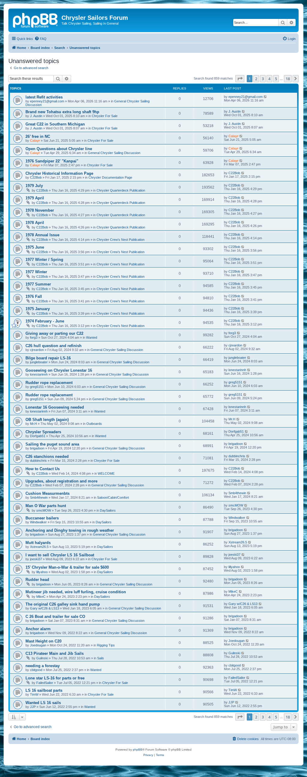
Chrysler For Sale (105, 116)
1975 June (34, 247)
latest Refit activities (44, 97)
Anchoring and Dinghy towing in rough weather (69, 530)
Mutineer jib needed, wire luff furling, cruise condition (75, 592)
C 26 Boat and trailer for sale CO (55, 616)
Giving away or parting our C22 (54, 333)
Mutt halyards (38, 542)
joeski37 (36, 559)
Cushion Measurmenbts (47, 493)
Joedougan (38, 645)
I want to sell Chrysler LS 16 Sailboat (59, 555)
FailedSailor (44, 683)
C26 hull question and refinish (53, 345)
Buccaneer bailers (42, 518)
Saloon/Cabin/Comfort (113, 497)
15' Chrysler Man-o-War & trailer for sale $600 (67, 567)
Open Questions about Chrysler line (58, 149)
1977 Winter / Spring (44, 259)
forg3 (33, 337)
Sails (100, 658)
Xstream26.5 (39, 547)
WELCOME (106, 473)
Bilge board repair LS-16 (48, 358)
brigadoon (37, 448)
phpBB (137, 749)
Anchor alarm (38, 629)
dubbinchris (38, 460)
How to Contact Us (42, 469)
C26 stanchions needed (47, 456)
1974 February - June (44, 321)
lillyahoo (42, 572)
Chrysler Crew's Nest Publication (121, 239)
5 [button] (276, 78)
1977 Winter (36, 272)
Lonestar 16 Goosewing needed (54, 407)
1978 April (34, 222)
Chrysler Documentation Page (110, 177)
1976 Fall (33, 296)
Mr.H (33, 423)
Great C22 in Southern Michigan (55, 124)
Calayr (35, 140)
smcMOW (43, 510)
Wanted (91, 337)
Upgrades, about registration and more (61, 481)
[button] (239, 78)
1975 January (37, 309)
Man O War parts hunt (45, 505)
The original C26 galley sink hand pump (62, 604)
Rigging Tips (106, 645)
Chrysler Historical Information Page (59, 173)
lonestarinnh (39, 374)
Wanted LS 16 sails (43, 702)
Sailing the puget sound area (52, 444)
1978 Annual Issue (42, 235)
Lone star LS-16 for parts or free (55, 678)
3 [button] (263, 78)
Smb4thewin (39, 497)
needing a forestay (42, 666)
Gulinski (42, 658)
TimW (34, 694)
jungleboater (39, 362)
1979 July (34, 185)
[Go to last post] (265, 96)
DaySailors (108, 510)
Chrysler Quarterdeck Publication (121, 190)
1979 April (34, 198)
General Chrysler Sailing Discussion (114, 153)
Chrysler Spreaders (43, 432)
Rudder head (37, 579)
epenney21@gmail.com (47, 101)
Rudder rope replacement (49, 382)
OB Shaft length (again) (47, 419)
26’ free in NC (37, 136)
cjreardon (37, 350)
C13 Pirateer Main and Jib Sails (54, 653)
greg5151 (37, 386)
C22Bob (36, 177)
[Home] (35, 19)
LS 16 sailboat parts (43, 690)
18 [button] (288, 78)
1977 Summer (38, 284)
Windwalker (38, 522)
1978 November (39, 210)
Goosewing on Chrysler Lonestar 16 (58, 370)
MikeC (41, 596)
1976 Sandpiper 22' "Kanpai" (51, 161)
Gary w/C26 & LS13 (44, 608)
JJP (33, 707)
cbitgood (36, 670)
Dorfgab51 (37, 436)
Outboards (94, 423)
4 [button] (269, 78)
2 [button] (256, 78)
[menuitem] (40, 38)
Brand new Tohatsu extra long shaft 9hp (62, 112)
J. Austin (36, 116)
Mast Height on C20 (43, 641)
